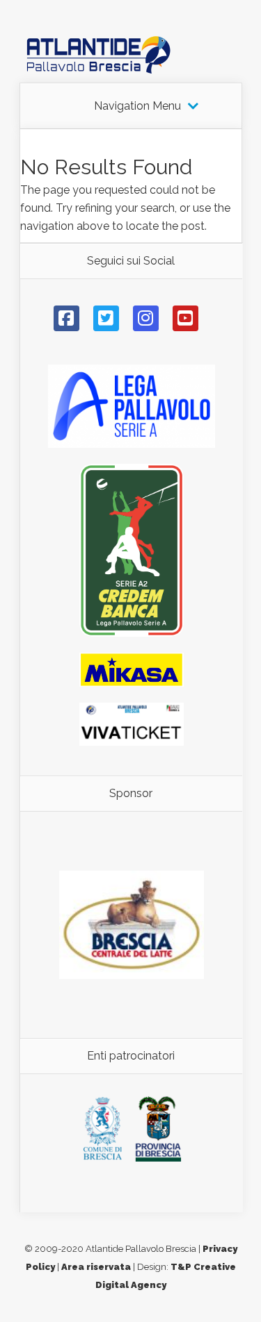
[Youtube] (185, 318)
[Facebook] (66, 318)
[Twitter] (106, 318)
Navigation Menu (137, 106)
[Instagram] (146, 318)
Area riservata (96, 1267)
